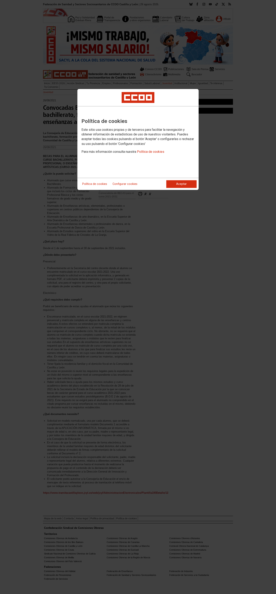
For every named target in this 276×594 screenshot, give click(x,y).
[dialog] (138, 139)
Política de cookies (150, 152)
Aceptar (181, 184)
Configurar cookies (125, 184)
